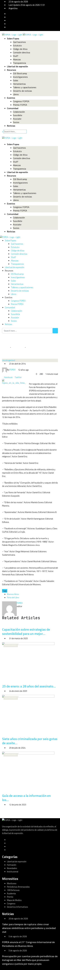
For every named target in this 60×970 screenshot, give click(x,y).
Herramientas (19, 84)
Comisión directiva (21, 52)
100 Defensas (13, 890)
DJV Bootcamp (20, 73)
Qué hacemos (19, 42)
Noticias (11, 125)
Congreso (11, 903)
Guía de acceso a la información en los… (26, 797)
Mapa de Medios (14, 900)
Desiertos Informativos (17, 906)
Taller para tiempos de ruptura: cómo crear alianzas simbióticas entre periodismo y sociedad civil (29, 928)
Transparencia (19, 63)
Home (6, 347)
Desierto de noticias (22, 91)
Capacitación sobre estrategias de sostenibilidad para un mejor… (26, 631)
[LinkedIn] (23, 377)
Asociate (17, 118)
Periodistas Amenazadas (18, 886)
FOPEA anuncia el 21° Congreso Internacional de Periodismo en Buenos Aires (28, 944)
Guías (15, 80)
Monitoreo (11, 883)
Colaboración (19, 111)
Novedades (12, 868)
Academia (11, 893)
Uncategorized (17, 347)
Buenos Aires (13, 594)
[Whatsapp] (24, 377)
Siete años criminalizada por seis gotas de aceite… (29, 740)
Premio (10, 896)
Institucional (12, 871)
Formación (11, 864)
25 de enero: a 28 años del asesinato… (29, 686)
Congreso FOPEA (21, 101)
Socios (16, 122)
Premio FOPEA (20, 104)
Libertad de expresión (17, 66)
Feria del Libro (13, 597)
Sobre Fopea (13, 38)
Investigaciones (20, 77)
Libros (16, 94)
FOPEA (20, 603)
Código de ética (20, 49)
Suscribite (17, 115)
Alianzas (17, 59)
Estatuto (17, 45)
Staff (15, 56)
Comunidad (12, 108)
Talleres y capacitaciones (24, 87)
